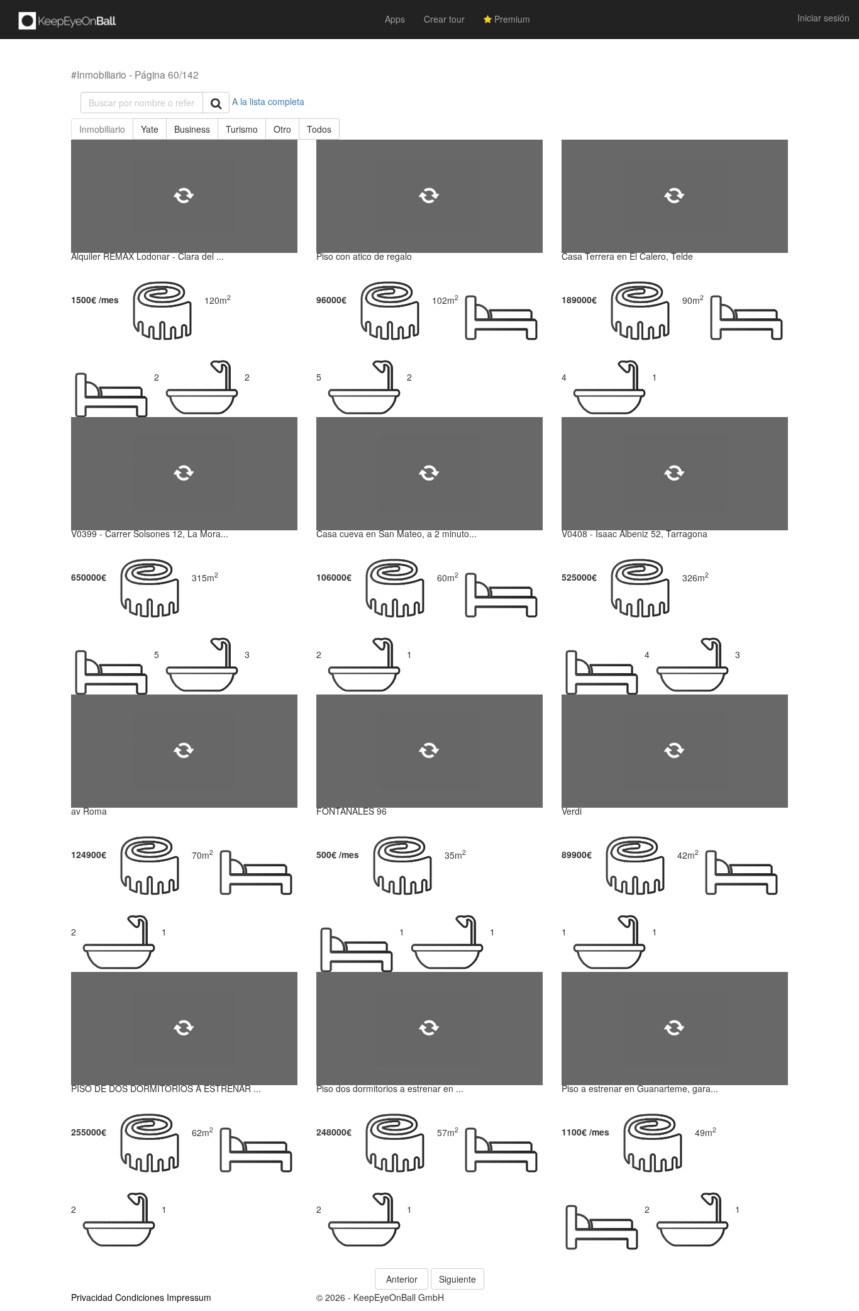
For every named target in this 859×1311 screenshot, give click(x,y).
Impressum (189, 1297)
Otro (282, 129)
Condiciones (139, 1297)
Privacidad (92, 1297)
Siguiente (457, 1279)
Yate (149, 129)
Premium (511, 19)
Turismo (242, 129)
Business (192, 129)
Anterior (402, 1279)
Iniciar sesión (823, 17)
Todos (319, 129)
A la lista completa (268, 101)
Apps (395, 19)
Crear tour (444, 19)
